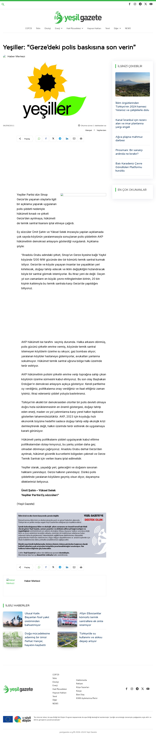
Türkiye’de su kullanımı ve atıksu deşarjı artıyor (90, 637)
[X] (146, 4)
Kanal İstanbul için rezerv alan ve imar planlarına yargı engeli (131, 123)
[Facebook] (129, 4)
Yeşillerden (101, 130)
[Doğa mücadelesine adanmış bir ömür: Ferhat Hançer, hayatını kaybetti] (12, 639)
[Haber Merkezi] (5, 56)
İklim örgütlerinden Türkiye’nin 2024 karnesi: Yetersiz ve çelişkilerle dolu (132, 106)
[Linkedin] (67, 139)
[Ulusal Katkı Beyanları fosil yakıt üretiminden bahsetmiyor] (12, 619)
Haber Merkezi (16, 56)
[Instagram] (135, 4)
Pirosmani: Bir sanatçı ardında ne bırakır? (129, 151)
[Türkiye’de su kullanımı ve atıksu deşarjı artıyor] (67, 639)
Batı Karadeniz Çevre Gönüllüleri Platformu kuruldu (128, 167)
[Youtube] (151, 4)
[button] (3, 5)
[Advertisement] (61, 167)
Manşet (88, 130)
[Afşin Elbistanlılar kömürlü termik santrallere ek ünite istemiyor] (67, 619)
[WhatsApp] (39, 139)
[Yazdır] (81, 139)
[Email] (74, 139)
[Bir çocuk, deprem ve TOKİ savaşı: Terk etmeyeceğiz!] (132, 84)
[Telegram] (140, 4)
